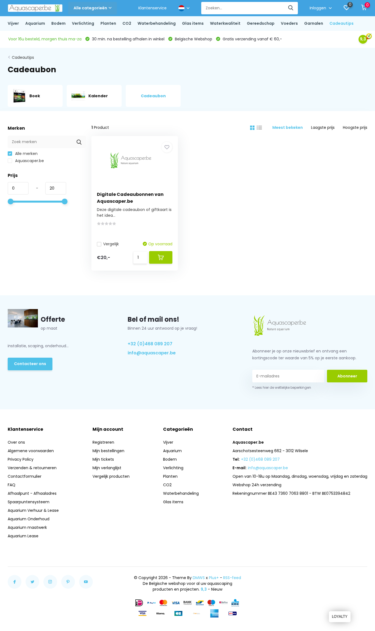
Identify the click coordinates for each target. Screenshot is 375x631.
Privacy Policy (20, 459)
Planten (108, 23)
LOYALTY (340, 617)
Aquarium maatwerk (27, 527)
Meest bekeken (287, 127)
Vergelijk (111, 244)
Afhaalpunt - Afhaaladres (32, 493)
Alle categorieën (90, 8)
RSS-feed (232, 577)
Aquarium (35, 23)
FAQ (11, 485)
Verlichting (83, 23)
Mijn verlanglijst (107, 468)
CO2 (126, 23)
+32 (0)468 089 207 (150, 344)
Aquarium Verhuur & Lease (33, 510)
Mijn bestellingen (108, 451)
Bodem (58, 23)
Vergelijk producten (111, 476)
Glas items (193, 23)
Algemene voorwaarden (31, 451)
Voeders (289, 23)
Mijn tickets (103, 459)
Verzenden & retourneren (32, 468)
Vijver (13, 23)
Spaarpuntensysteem (28, 502)
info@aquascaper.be (152, 353)
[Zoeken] (291, 8)
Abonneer (347, 376)
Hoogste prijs (355, 127)
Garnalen (313, 23)
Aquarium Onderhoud (28, 519)
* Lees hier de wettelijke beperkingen (281, 387)
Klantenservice (152, 8)
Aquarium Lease (23, 536)
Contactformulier (24, 476)
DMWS (199, 577)
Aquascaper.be (29, 160)
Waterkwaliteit (225, 23)
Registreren (103, 442)
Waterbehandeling (157, 23)
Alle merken (26, 153)
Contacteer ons (30, 363)
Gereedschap (261, 23)
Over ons (16, 442)
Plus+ (214, 577)
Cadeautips (341, 23)
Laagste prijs (323, 127)
